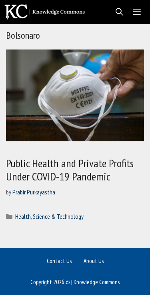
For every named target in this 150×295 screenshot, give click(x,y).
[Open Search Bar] (117, 12)
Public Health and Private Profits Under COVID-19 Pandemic (70, 170)
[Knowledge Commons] (46, 12)
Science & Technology (58, 216)
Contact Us (59, 261)
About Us (94, 261)
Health (23, 216)
